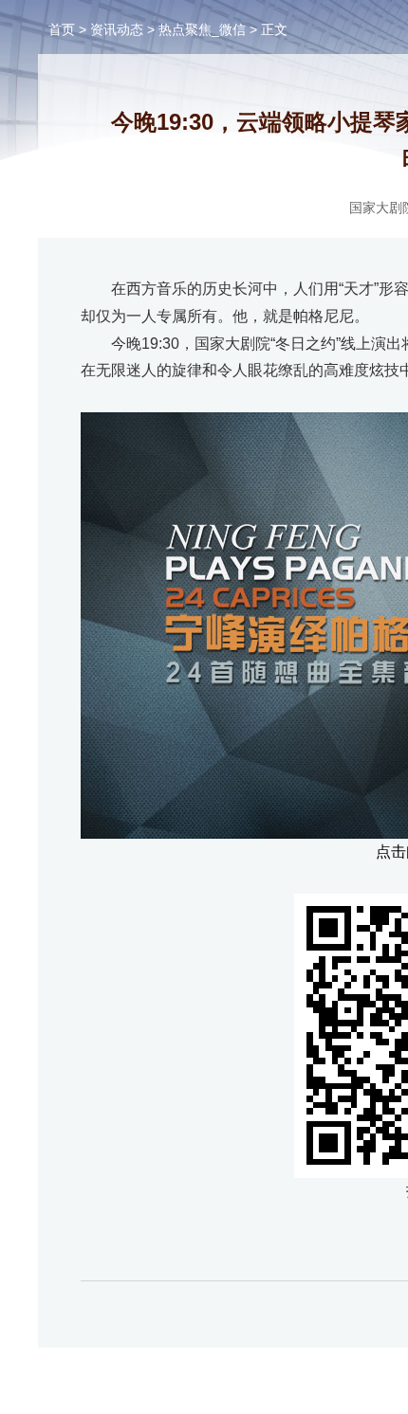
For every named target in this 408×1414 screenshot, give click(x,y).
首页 (61, 29)
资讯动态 (116, 29)
